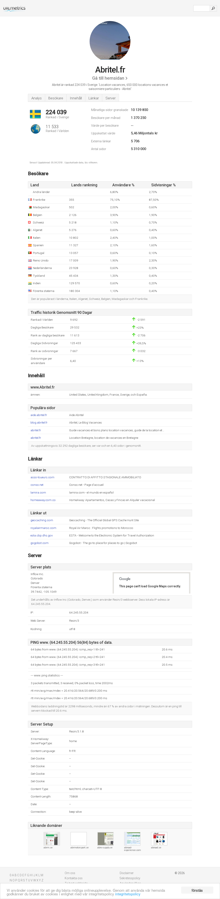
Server (110, 98)
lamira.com (38, 492)
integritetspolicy (128, 893)
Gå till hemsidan (108, 78)
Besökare (55, 98)
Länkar (94, 98)
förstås (197, 890)
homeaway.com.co (43, 500)
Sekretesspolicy (130, 878)
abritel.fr (36, 430)
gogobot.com (40, 543)
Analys (36, 98)
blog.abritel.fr (39, 422)
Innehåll (76, 98)
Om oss (70, 873)
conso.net (37, 484)
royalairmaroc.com (43, 528)
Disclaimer (127, 873)
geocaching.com (42, 520)
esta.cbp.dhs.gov (42, 535)
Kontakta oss (73, 878)
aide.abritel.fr (39, 415)
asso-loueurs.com (42, 477)
